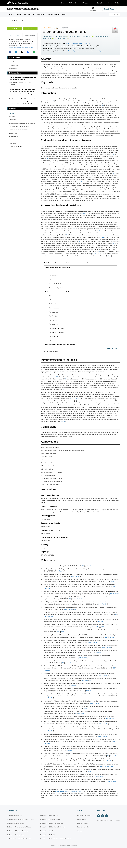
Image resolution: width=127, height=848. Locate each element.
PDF (15, 28)
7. (41, 597)
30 (65, 379)
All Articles (84, 3)
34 (78, 399)
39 (62, 421)
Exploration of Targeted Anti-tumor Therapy (20, 819)
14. (42, 635)
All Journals (72, 3)
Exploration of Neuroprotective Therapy (19, 827)
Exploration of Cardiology (48, 831)
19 (100, 231)
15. (42, 640)
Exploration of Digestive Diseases (17, 831)
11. (42, 619)
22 (103, 237)
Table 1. (46, 263)
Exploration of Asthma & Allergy (50, 819)
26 (99, 251)
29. (42, 716)
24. (42, 688)
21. (42, 673)
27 (92, 253)
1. (41, 566)
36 (57, 405)
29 (57, 377)
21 (68, 235)
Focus (64, 14)
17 (92, 224)
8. (41, 602)
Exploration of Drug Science (49, 815)
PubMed (88, 566)
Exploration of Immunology (23, 8)
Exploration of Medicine (14, 815)
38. (42, 769)
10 (59, 179)
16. (42, 645)
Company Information (84, 815)
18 (74, 229)
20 (66, 235)
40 (64, 421)
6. (41, 591)
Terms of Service (102, 820)
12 (81, 183)
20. (42, 666)
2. (41, 569)
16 (84, 213)
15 (81, 213)
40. (42, 779)
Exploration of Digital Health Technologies (53, 827)
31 (51, 396)
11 (82, 181)
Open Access (81, 819)
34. (42, 746)
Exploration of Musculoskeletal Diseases (19, 839)
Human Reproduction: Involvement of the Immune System (86, 51)
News (62, 3)
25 (98, 249)
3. (41, 574)
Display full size (112, 348)
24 (113, 243)
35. (42, 753)
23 (80, 241)
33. (42, 739)
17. (42, 650)
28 (95, 253)
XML (31, 28)
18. (42, 655)
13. (42, 630)
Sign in (110, 3)
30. (42, 721)
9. (41, 607)
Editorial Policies (82, 823)
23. (42, 683)
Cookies (117, 820)
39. (42, 774)
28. (42, 711)
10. (42, 612)
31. (42, 727)
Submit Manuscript (111, 9)
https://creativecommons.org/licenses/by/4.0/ (69, 791)
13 (57, 188)
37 (47, 413)
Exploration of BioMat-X (47, 835)
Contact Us (80, 831)
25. (42, 694)
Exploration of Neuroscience (16, 835)
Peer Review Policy (83, 827)
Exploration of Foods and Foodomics (51, 823)
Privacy (111, 820)
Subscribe (100, 3)
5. (41, 584)
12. (42, 624)
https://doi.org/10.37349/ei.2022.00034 (78, 43)
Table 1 (109, 256)
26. (42, 701)
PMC (80, 599)
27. (42, 706)
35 (75, 401)
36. (42, 759)
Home (9, 21)
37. (42, 764)
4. (41, 579)
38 (46, 417)
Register (117, 3)
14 (54, 194)
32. (42, 734)
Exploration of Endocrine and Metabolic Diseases (55, 839)
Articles (18, 14)
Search (113, 14)
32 (76, 399)
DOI (83, 566)
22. (42, 678)
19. (42, 661)
